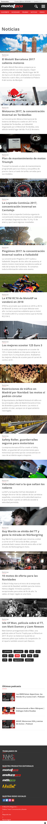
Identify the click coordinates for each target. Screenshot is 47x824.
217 (35, 655)
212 (4, 655)
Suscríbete (5, 12)
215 (23, 655)
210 (31, 651)
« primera (7, 651)
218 (4, 660)
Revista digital (6, 820)
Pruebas (25, 12)
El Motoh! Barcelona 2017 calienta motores (18, 61)
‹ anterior (18, 651)
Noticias (34, 12)
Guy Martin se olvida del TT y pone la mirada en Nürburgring (22, 533)
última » (29, 660)
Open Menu (43, 6)
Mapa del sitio (6, 814)
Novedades (15, 12)
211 (38, 651)
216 (29, 655)
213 (11, 655)
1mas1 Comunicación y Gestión (17, 809)
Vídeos (42, 12)
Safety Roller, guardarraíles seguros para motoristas (20, 441)
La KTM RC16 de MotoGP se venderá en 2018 (19, 300)
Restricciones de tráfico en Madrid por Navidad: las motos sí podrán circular (23, 392)
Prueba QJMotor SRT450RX (23, 1)
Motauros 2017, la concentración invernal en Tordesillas (23, 113)
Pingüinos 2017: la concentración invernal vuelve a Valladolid (23, 252)
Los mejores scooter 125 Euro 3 (22, 345)
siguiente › (18, 660)
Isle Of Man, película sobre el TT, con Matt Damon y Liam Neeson (23, 624)
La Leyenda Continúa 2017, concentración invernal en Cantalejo (19, 206)
